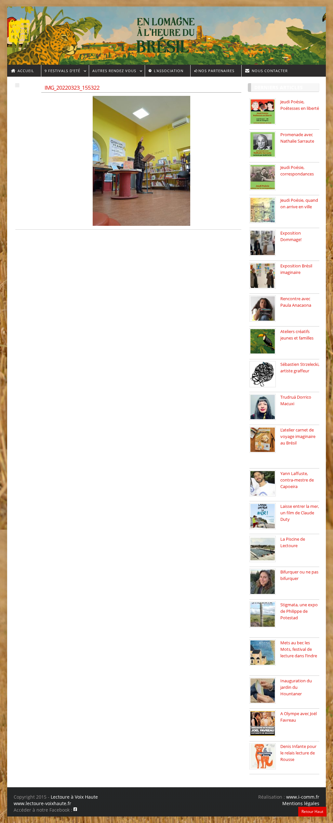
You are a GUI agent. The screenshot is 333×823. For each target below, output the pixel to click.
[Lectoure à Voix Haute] (23, 29)
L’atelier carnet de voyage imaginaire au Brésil (297, 436)
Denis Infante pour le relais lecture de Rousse (298, 752)
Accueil (25, 70)
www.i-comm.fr (302, 797)
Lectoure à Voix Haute (74, 797)
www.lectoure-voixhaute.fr (42, 803)
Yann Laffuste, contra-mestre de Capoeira (297, 479)
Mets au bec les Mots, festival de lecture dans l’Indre (298, 649)
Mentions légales (300, 803)
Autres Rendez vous (112, 71)
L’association (168, 70)
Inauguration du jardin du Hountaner (296, 687)
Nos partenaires (216, 70)
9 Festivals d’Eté (60, 71)
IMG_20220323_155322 (72, 87)
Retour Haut (312, 811)
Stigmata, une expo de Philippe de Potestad (299, 611)
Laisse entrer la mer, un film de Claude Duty (299, 512)
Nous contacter (269, 70)
